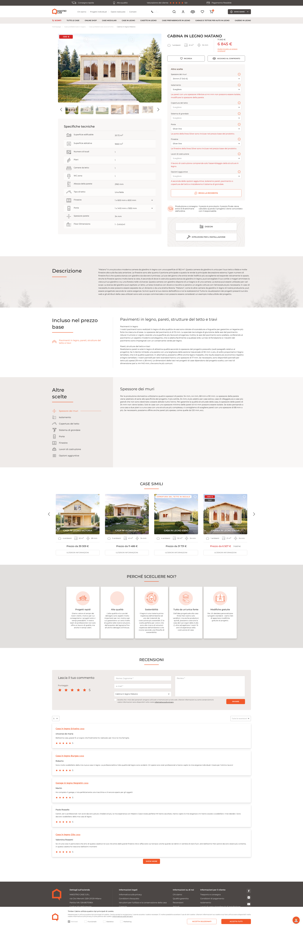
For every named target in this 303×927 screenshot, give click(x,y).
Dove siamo (239, 12)
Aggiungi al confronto (228, 58)
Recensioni (178, 902)
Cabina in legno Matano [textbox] (126, 694)
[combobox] (142, 694)
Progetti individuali (98, 12)
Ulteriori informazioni (78, 552)
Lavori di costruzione (180, 154)
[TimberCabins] (55, 917)
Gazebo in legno (243, 20)
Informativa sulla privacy (164, 702)
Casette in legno (148, 20)
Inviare (235, 701)
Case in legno (128, 20)
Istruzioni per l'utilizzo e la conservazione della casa (143, 902)
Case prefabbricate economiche (101, 27)
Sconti (58, 20)
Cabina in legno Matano (126, 27)
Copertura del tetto (179, 103)
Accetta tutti (236, 921)
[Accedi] (183, 11)
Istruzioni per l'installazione (208, 237)
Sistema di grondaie (180, 114)
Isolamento (176, 85)
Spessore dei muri (179, 74)
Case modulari (109, 20)
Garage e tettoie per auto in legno (212, 20)
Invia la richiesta (208, 193)
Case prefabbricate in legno (176, 20)
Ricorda (188, 58)
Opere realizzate (118, 12)
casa (70, 728)
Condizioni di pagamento (212, 898)
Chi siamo (81, 12)
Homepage (56, 27)
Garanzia (123, 906)
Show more (151, 861)
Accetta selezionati (201, 921)
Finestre (174, 139)
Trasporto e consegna (210, 894)
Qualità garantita (181, 898)
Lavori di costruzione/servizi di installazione (220, 906)
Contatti (132, 12)
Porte (173, 124)
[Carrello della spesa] (211, 11)
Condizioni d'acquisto (129, 898)
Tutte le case (73, 20)
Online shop (91, 20)
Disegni (209, 227)
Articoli (176, 906)
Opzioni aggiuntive (179, 172)
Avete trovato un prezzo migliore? (227, 50)
